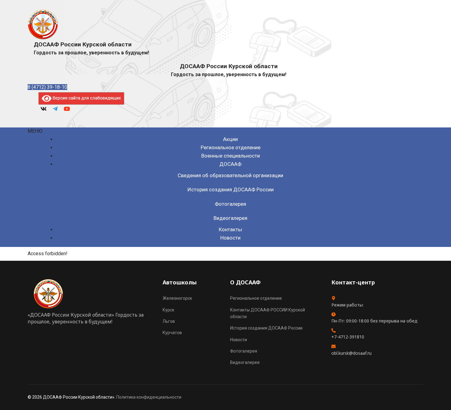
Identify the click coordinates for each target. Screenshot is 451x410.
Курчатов (172, 332)
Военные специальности (230, 156)
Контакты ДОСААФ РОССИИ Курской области (267, 313)
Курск (168, 309)
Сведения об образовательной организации (230, 175)
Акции (230, 139)
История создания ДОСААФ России (230, 189)
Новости (230, 238)
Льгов (169, 321)
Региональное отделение (230, 147)
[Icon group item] (43, 109)
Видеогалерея (230, 218)
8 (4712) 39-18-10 (47, 87)
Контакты (230, 229)
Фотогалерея (230, 204)
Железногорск (177, 298)
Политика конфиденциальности (148, 397)
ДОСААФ (230, 164)
